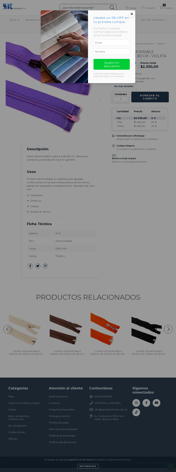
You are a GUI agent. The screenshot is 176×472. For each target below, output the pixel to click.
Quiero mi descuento (112, 64)
